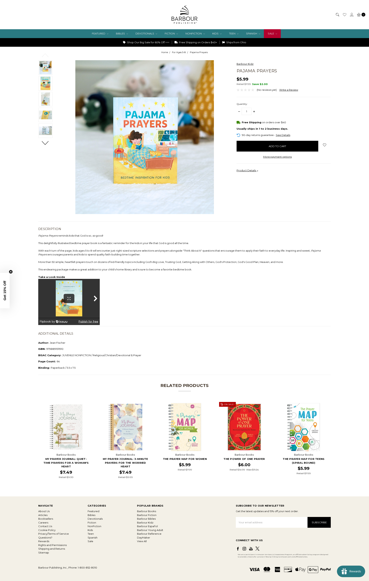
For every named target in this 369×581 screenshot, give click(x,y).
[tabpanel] (66, 441)
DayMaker (143, 537)
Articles (42, 515)
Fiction (170, 33)
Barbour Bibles (146, 518)
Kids (215, 33)
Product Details (247, 170)
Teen (232, 33)
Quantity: (242, 104)
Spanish (252, 33)
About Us (44, 511)
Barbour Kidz (145, 522)
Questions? (45, 537)
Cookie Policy (47, 530)
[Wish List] (344, 14)
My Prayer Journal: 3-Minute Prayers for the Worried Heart (125, 462)
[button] (5, 290)
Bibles (120, 33)
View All (142, 541)
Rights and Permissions (52, 545)
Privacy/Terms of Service (53, 533)
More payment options (277, 156)
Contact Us (45, 526)
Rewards (43, 541)
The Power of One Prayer (244, 458)
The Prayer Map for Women (185, 458)
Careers (43, 522)
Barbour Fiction (146, 515)
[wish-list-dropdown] (324, 145)
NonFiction (193, 33)
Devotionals (145, 33)
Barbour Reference (149, 533)
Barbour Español (147, 526)
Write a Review (288, 89)
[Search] (337, 14)
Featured (99, 33)
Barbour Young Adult (150, 530)
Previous (45, 55)
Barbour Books (146, 511)
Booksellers (45, 518)
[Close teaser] (11, 272)
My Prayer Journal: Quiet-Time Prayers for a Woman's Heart (66, 462)
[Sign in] (351, 14)
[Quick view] (87, 406)
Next (45, 143)
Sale (271, 33)
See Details (283, 135)
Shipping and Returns (51, 548)
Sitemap (43, 552)
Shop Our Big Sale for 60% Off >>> (147, 42)
